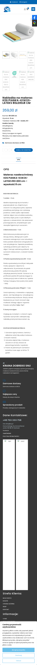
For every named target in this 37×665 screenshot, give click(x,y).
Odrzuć (18, 661)
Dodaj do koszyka (23, 150)
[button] (33, 9)
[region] (18, 643)
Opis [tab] (18, 160)
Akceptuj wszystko (18, 650)
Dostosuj (18, 655)
